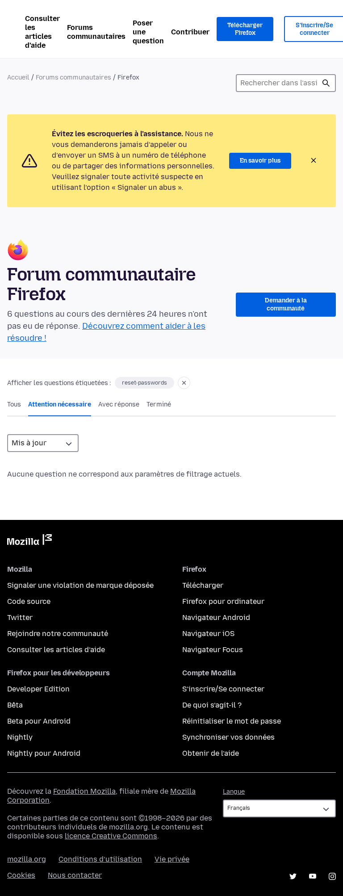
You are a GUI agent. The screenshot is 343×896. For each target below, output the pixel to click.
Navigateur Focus (212, 649)
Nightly (20, 737)
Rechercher (326, 83)
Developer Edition (38, 689)
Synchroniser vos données (228, 737)
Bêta (15, 705)
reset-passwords (144, 383)
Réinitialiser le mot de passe (231, 721)
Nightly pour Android (43, 753)
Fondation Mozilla (84, 791)
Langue (234, 792)
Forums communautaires (96, 32)
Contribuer (190, 32)
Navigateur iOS (208, 633)
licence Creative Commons (111, 836)
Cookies (21, 875)
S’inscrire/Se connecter (223, 689)
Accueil (18, 77)
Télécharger (202, 585)
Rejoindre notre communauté (57, 633)
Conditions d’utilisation (100, 859)
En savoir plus (260, 160)
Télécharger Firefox (245, 29)
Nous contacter (75, 875)
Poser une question (148, 32)
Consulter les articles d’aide (42, 32)
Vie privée (172, 859)
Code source (28, 601)
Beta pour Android (39, 721)
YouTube (312, 876)
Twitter (20, 617)
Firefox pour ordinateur (223, 601)
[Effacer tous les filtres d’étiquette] (184, 383)
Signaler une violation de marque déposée (80, 585)
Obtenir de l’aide (210, 753)
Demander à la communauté (286, 304)
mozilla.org (26, 859)
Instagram (332, 876)
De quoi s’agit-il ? (212, 705)
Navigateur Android (216, 617)
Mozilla (29, 541)
